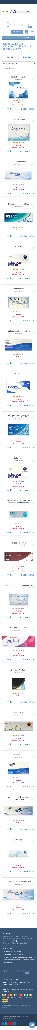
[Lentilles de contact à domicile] (18, 25)
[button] (4, 37)
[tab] (10, 57)
